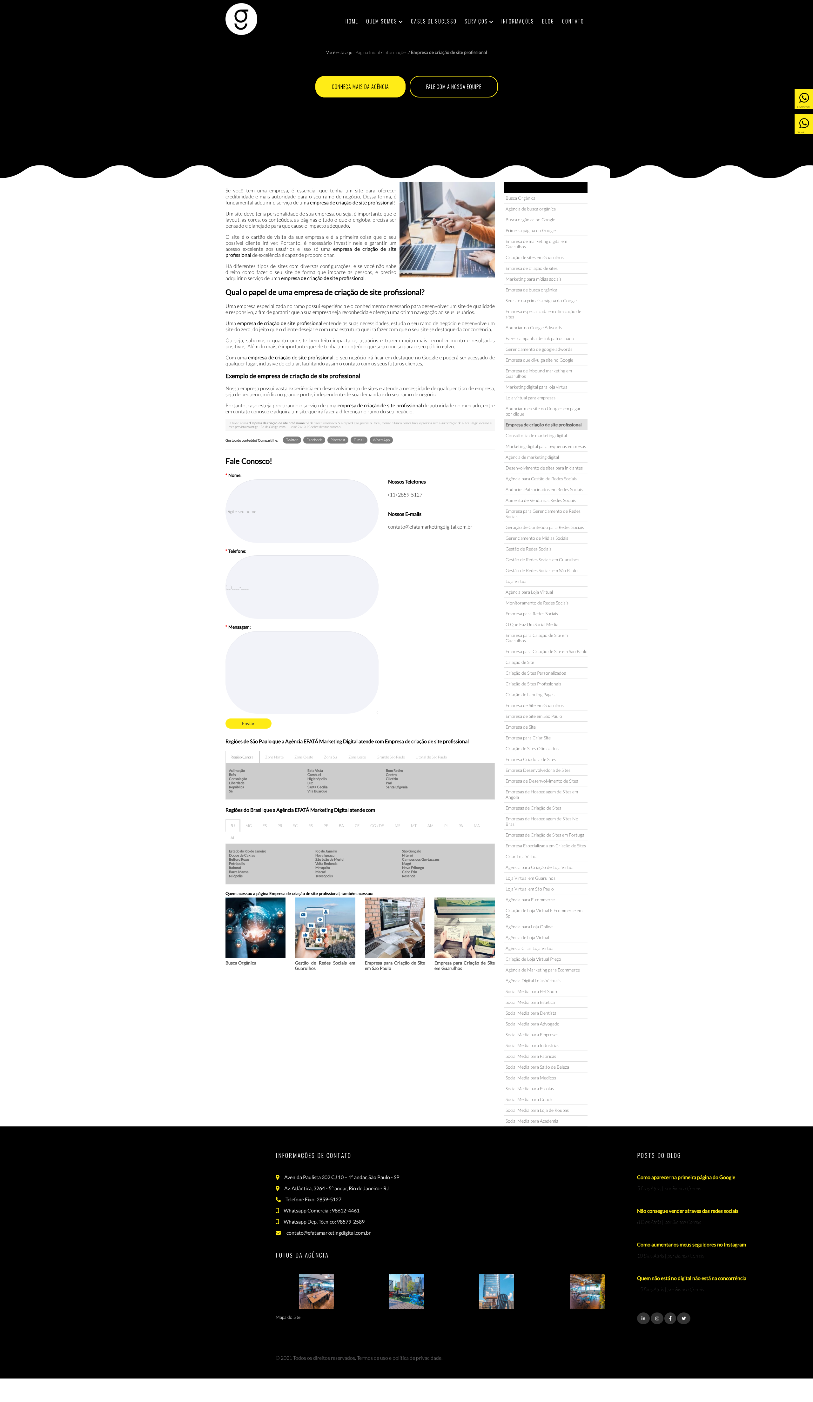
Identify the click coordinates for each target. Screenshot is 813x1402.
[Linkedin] (643, 1318)
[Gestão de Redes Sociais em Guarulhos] (325, 928)
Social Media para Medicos (531, 1077)
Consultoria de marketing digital (536, 435)
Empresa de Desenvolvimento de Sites (542, 781)
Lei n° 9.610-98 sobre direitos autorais (315, 427)
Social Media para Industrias (532, 1045)
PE (326, 825)
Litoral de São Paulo (431, 757)
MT (414, 825)
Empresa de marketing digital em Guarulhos (536, 243)
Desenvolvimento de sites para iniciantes (544, 468)
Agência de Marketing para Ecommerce (543, 969)
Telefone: (235, 551)
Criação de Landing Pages (530, 694)
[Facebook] (670, 1318)
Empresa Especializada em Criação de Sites (546, 845)
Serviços (477, 21)
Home (352, 21)
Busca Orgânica (240, 962)
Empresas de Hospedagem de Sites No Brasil (542, 821)
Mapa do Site (288, 1317)
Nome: (233, 475)
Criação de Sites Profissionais (533, 683)
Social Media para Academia (532, 1121)
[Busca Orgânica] (255, 928)
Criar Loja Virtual (522, 856)
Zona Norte (274, 757)
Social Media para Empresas (532, 1034)
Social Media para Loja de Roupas (537, 1110)
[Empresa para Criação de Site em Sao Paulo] (395, 928)
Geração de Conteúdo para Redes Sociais (545, 527)
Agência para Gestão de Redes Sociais (541, 478)
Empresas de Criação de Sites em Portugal (545, 835)
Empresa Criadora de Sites (531, 759)
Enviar (248, 723)
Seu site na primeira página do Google (541, 300)
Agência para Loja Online (529, 926)
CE (357, 825)
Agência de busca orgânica (531, 208)
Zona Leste (357, 757)
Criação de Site (520, 662)
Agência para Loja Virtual (529, 592)
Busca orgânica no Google (530, 219)
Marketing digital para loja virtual (537, 387)
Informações (517, 21)
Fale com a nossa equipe (453, 86)
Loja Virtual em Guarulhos (530, 878)
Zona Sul (331, 757)
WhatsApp (381, 439)
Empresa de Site (521, 727)
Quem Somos (382, 21)
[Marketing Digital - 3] (496, 1291)
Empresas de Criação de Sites (533, 808)
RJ (233, 825)
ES (265, 825)
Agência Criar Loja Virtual (530, 948)
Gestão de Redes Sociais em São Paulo (542, 570)
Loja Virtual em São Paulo (530, 888)
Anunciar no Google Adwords (534, 327)
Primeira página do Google (531, 230)
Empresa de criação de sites (532, 268)
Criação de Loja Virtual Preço (533, 959)
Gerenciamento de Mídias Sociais (537, 538)
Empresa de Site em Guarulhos (535, 705)
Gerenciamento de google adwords (539, 349)
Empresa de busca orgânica (531, 289)
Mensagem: (238, 627)
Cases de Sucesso (434, 21)
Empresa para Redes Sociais (532, 613)
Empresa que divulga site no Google (539, 360)
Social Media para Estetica (530, 1002)
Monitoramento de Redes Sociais (537, 602)
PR (280, 825)
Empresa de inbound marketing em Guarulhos (539, 373)
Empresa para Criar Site (528, 737)
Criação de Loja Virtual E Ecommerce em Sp (544, 913)
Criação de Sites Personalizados (536, 673)
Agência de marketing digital (532, 457)
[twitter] (683, 1318)
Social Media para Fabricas (531, 1056)
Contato (573, 21)
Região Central (242, 757)
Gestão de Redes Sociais (528, 548)
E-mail (359, 439)
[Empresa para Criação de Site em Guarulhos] (464, 928)
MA (477, 825)
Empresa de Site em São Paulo (534, 716)
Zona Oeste (303, 757)
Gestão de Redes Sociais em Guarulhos (542, 559)
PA (461, 825)
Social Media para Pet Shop (531, 991)
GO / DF (377, 825)
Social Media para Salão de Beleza (537, 1067)
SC (295, 825)
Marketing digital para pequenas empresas (546, 446)
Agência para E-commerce (530, 899)
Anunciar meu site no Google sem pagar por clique (543, 411)
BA (341, 825)
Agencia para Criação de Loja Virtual (540, 867)
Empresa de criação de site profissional (544, 424)
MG (248, 825)
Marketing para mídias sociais (533, 279)
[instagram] (657, 1318)
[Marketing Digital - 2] (406, 1291)
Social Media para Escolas (530, 1088)
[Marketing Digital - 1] (316, 1291)
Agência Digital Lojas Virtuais (533, 980)
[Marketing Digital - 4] (587, 1291)
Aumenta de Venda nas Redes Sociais (541, 500)
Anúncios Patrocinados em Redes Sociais (544, 489)
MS (397, 825)
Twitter (292, 439)
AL (233, 837)
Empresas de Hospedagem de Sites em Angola (542, 794)
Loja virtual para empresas (530, 397)
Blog (548, 21)
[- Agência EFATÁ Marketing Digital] (241, 19)
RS (310, 825)
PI (446, 825)
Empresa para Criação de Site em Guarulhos (537, 637)
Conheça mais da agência (360, 86)
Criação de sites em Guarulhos (535, 257)
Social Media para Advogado (533, 1023)
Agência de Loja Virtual (527, 937)
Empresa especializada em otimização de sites (543, 314)
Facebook (314, 439)
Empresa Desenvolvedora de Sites (538, 770)
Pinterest (338, 439)
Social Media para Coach (529, 1099)
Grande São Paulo (391, 757)
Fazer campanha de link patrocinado (540, 338)
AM (430, 825)
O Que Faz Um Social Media (532, 624)
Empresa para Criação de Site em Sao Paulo (547, 651)
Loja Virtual (516, 581)
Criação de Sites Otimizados (532, 748)
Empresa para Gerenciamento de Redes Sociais (543, 513)
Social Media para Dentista (531, 1013)
